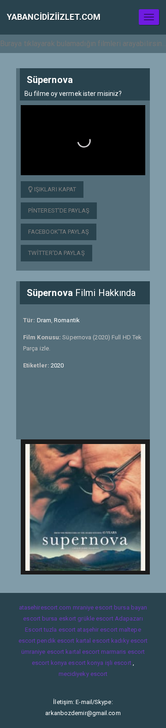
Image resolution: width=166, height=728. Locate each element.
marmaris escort (123, 651)
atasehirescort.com (45, 607)
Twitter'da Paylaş (56, 252)
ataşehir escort (97, 629)
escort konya (49, 662)
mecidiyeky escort (83, 673)
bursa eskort (59, 618)
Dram (44, 320)
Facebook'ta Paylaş (58, 231)
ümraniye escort (43, 651)
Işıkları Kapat (55, 189)
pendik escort (55, 640)
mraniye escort (93, 607)
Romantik (67, 320)
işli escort (118, 662)
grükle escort (95, 618)
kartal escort (93, 640)
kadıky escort (129, 640)
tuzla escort (60, 629)
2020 (57, 365)
